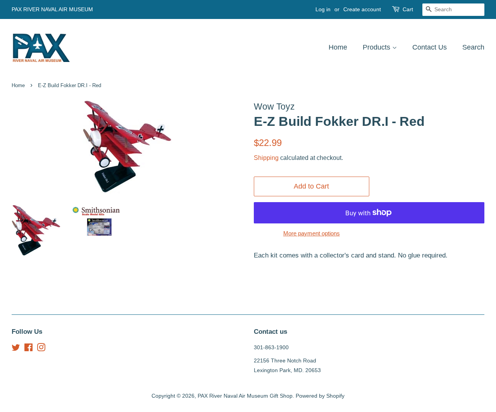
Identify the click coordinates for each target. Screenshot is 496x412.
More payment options (311, 233)
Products (377, 47)
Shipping (266, 157)
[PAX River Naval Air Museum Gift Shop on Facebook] (28, 349)
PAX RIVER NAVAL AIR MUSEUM (52, 9)
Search (473, 47)
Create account (362, 9)
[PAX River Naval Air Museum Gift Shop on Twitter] (16, 349)
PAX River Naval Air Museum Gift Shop (245, 396)
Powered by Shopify (320, 396)
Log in (323, 9)
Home (338, 47)
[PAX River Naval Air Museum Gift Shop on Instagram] (41, 349)
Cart (408, 9)
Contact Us (429, 47)
